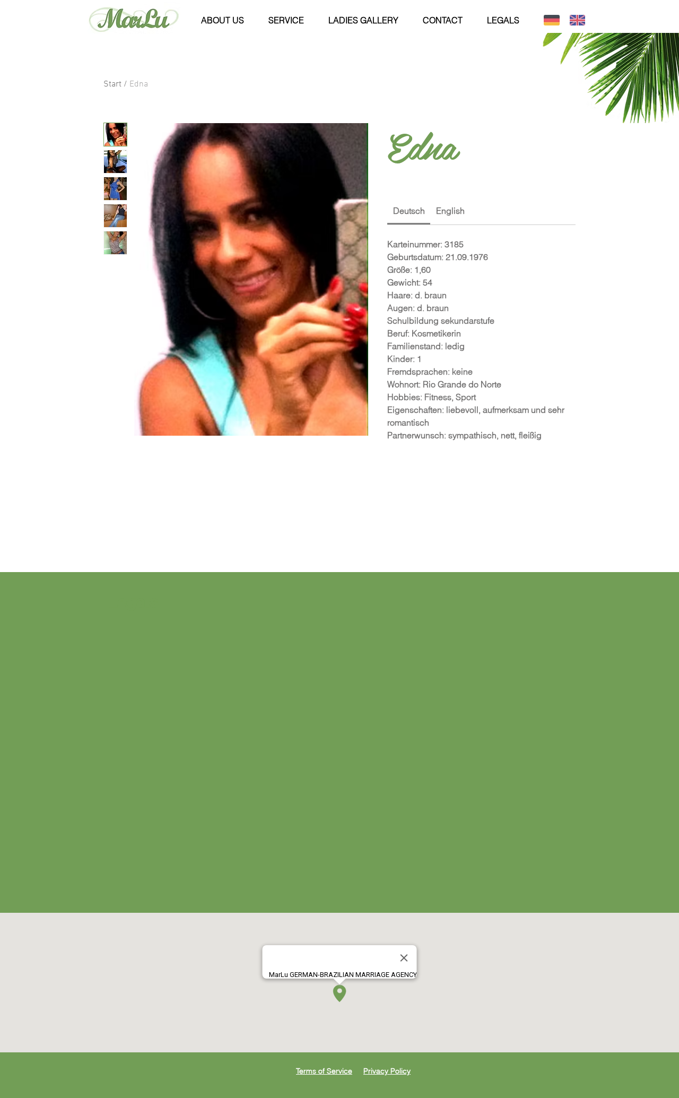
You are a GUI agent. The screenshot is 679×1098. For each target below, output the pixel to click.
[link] (409, 210)
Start (112, 84)
